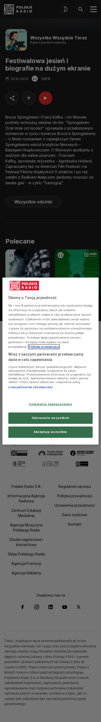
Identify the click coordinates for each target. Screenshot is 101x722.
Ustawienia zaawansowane (50, 404)
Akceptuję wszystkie (50, 432)
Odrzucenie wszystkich (50, 418)
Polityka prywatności (44, 347)
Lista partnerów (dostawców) (30, 387)
